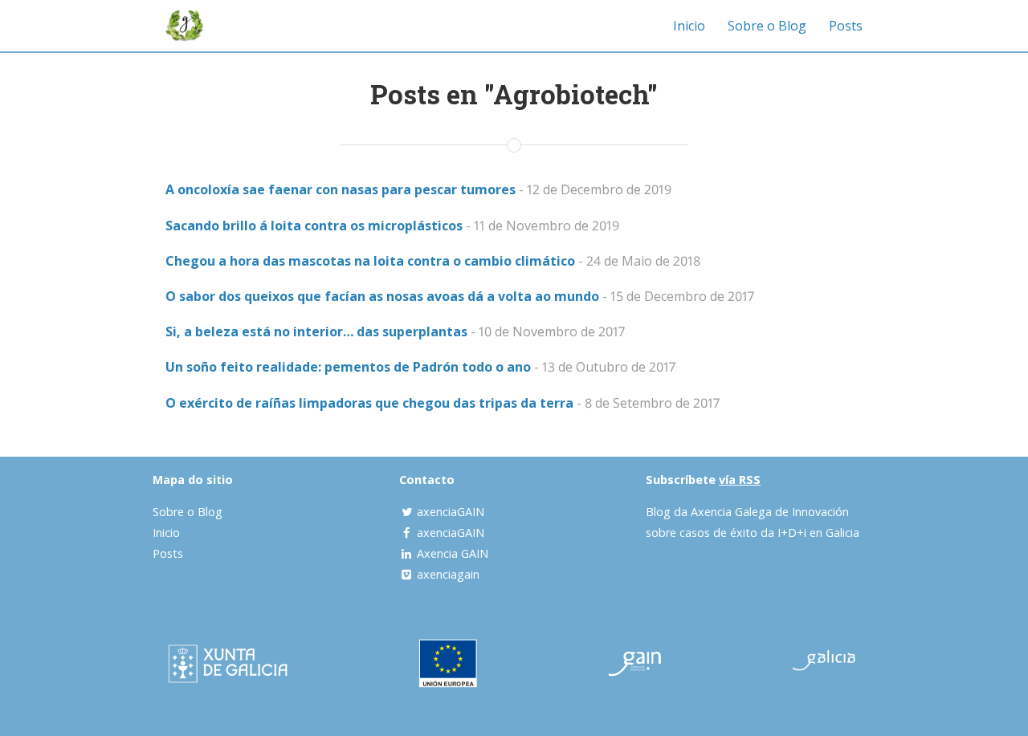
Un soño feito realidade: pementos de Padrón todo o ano (348, 367)
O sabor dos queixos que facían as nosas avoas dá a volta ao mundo (382, 296)
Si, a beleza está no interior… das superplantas (316, 331)
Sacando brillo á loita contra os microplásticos (314, 225)
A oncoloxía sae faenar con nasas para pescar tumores (340, 189)
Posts (846, 26)
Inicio (689, 26)
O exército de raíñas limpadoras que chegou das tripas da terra (369, 403)
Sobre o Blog (767, 26)
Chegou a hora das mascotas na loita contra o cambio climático (370, 261)
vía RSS (740, 479)
